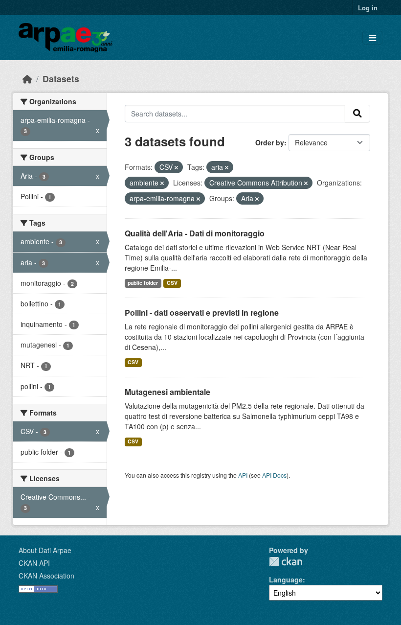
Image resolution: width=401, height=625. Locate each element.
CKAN (285, 561)
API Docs (274, 475)
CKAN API (34, 563)
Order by (269, 142)
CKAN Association (46, 575)
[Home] (27, 78)
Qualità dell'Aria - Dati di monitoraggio (195, 233)
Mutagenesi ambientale (167, 391)
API (242, 475)
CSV (172, 282)
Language (286, 579)
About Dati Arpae (45, 550)
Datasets (61, 78)
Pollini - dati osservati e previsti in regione (202, 312)
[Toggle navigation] (372, 38)
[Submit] (357, 113)
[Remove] (176, 167)
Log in (368, 7)
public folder (143, 282)
